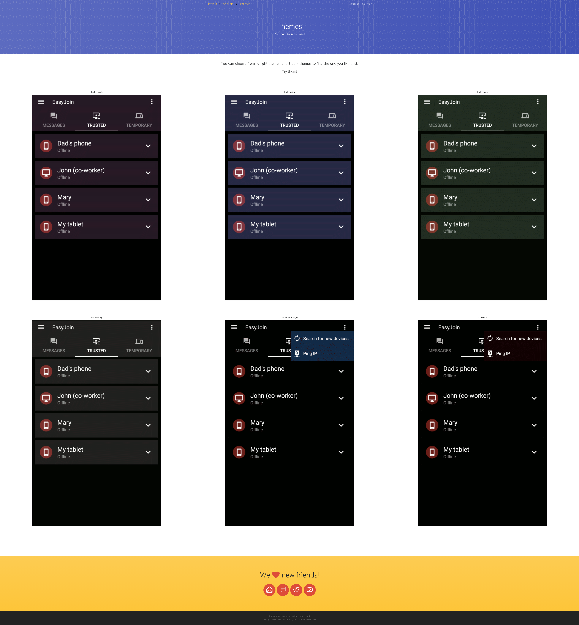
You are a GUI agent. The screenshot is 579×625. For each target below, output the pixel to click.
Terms (273, 620)
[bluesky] (283, 590)
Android (228, 4)
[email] (269, 590)
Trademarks (282, 620)
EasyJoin (211, 4)
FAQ (291, 620)
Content (354, 4)
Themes (245, 4)
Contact (367, 4)
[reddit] (296, 590)
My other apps (309, 620)
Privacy (266, 620)
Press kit (298, 620)
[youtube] (310, 590)
